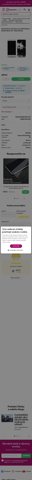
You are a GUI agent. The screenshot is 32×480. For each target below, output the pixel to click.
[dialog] (16, 240)
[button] (16, 250)
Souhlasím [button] (16, 246)
